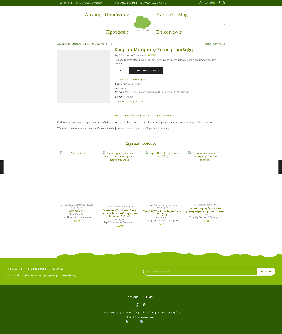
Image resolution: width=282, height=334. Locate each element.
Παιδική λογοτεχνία (178, 92)
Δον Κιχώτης (77, 210)
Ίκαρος (129, 96)
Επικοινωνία (169, 32)
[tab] (113, 115)
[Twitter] (130, 101)
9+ (62, 204)
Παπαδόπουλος (76, 214)
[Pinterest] (136, 101)
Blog (182, 14)
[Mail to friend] (139, 101)
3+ (135, 92)
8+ (107, 206)
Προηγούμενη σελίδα (215, 44)
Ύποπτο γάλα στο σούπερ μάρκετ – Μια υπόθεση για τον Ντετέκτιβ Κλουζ (119, 213)
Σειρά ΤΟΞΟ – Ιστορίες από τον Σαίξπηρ (162, 213)
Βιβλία (86, 44)
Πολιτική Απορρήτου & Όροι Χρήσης (160, 312)
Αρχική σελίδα (63, 44)
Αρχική (92, 14)
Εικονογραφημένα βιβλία (152, 92)
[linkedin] (142, 101)
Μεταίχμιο (120, 219)
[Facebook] (219, 2)
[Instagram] (223, 2)
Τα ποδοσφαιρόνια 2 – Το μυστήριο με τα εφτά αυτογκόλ (205, 210)
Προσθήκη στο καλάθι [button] (80, 176)
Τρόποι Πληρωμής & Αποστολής (119, 312)
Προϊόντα (115, 14)
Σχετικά (164, 14)
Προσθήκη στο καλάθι (147, 70)
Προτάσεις (117, 32)
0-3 (110, 44)
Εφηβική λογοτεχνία (74, 204)
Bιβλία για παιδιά (99, 44)
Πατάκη (205, 214)
